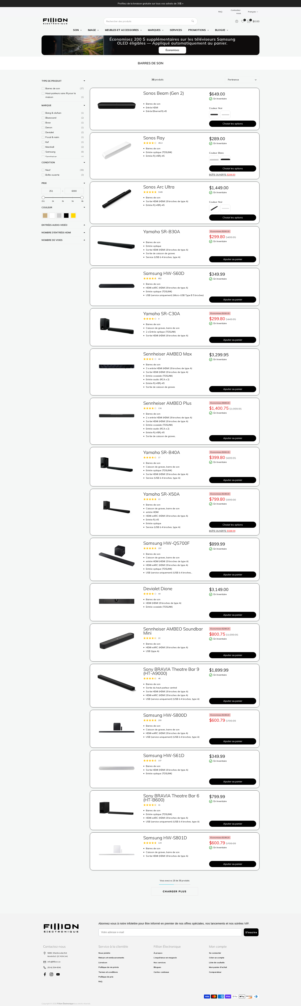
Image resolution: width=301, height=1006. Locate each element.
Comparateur (215, 972)
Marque (46, 105)
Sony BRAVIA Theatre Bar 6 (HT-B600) (171, 797)
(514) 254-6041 (54, 967)
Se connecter (215, 953)
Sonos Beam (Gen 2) (163, 93)
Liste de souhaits (217, 962)
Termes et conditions (108, 972)
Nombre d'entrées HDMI (56, 232)
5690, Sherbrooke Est (57, 953)
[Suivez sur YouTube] (58, 974)
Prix (44, 183)
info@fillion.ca (54, 962)
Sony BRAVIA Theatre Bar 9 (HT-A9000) (171, 671)
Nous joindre (104, 953)
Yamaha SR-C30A (161, 313)
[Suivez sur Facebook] (45, 974)
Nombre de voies (52, 240)
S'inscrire (251, 932)
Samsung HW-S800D (165, 715)
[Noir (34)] (66, 215)
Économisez (172, 50)
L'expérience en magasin (165, 957)
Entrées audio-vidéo (54, 225)
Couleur (47, 207)
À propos (158, 953)
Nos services (160, 962)
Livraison (102, 962)
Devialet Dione (157, 588)
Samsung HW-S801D (165, 837)
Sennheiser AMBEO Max (167, 354)
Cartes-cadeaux (161, 972)
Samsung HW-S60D (163, 273)
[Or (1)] (73, 215)
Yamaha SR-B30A (161, 231)
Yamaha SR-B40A (161, 452)
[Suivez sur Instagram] (51, 974)
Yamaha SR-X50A (161, 494)
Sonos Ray (154, 137)
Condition (48, 162)
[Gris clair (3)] (59, 215)
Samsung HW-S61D (163, 755)
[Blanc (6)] (52, 215)
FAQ (220, 12)
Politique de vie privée (108, 967)
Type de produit (52, 80)
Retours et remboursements (111, 957)
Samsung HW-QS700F (166, 543)
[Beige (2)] (45, 215)
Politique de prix (105, 977)
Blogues (157, 967)
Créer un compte (216, 957)
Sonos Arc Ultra (158, 187)
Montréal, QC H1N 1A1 (58, 956)
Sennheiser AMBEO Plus (167, 403)
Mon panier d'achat (218, 967)
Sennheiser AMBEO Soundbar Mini (173, 631)
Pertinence (233, 79)
